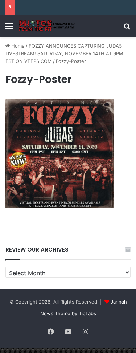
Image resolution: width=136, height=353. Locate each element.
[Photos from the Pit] (47, 26)
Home (17, 46)
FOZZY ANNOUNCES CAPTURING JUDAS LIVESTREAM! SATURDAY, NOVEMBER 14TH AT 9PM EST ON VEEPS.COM (64, 53)
